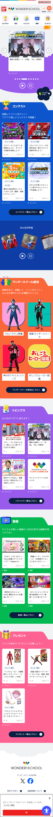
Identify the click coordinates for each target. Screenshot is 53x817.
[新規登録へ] (44, 8)
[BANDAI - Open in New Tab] (4, 9)
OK (26, 813)
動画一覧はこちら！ (26, 615)
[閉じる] (49, 798)
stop (30, 86)
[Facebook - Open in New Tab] (30, 781)
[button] (48, 50)
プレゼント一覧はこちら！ (26, 734)
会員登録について (34, 791)
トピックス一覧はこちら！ (26, 501)
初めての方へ (12, 791)
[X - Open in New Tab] (22, 781)
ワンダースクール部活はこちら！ (26, 390)
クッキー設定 (9, 805)
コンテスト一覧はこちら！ (26, 212)
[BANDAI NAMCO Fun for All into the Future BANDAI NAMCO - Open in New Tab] (44, 2)
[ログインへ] (49, 8)
